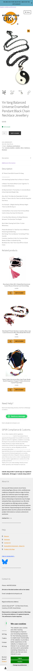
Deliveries (7, 539)
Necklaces (27, 148)
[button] (28, 31)
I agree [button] (20, 658)
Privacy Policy (6, 661)
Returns (6, 536)
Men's (22, 148)
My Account (5, 668)
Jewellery (17, 148)
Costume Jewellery (10, 148)
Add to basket (15, 133)
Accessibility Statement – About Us (14, 546)
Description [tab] (5, 158)
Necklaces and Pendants (13, 146)
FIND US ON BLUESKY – (8, 556)
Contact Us (7, 543)
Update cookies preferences (8, 7)
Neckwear (4, 150)
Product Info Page (9, 549)
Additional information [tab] (8, 163)
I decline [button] (19, 661)
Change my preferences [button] (20, 665)
